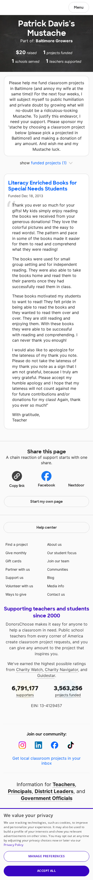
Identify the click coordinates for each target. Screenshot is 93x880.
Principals (20, 791)
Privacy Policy (13, 845)
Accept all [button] (46, 871)
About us (54, 544)
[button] (17, 479)
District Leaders (54, 791)
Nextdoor (76, 485)
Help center (46, 527)
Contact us (56, 594)
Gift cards (13, 561)
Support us (14, 577)
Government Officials (46, 798)
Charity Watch (29, 669)
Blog (50, 577)
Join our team (58, 561)
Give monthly (16, 553)
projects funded (68, 690)
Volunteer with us (19, 586)
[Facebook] (55, 745)
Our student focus (61, 553)
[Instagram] (22, 745)
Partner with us (17, 569)
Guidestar (46, 675)
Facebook (46, 485)
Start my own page (46, 501)
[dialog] (46, 844)
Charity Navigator (61, 669)
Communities (57, 569)
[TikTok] (71, 745)
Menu (79, 7)
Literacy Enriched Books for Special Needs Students (42, 186)
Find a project (16, 544)
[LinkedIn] (38, 745)
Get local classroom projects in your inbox (46, 761)
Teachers (64, 784)
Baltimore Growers (54, 40)
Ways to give (15, 594)
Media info (55, 586)
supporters (25, 690)
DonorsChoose (16, 8)
